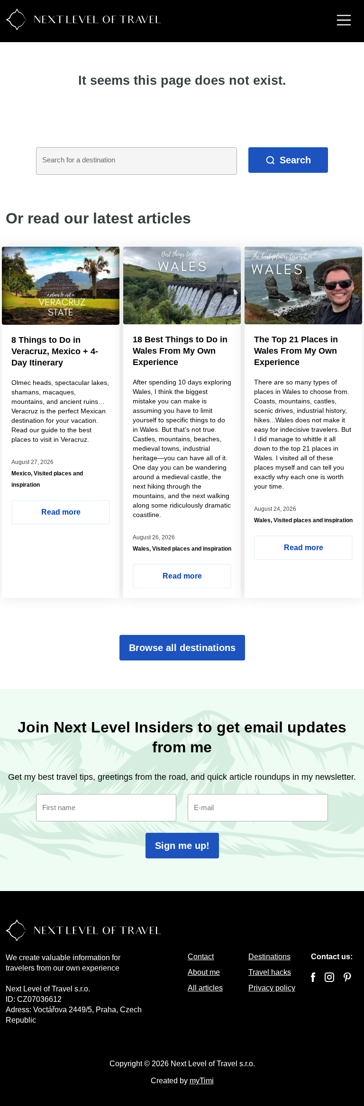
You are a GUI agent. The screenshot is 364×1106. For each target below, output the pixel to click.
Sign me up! (182, 845)
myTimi (202, 1081)
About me (204, 972)
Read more (61, 512)
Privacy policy (271, 988)
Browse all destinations (182, 647)
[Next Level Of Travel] (83, 18)
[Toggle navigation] (344, 21)
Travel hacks (269, 972)
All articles (205, 988)
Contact (201, 957)
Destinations (269, 957)
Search (295, 160)
